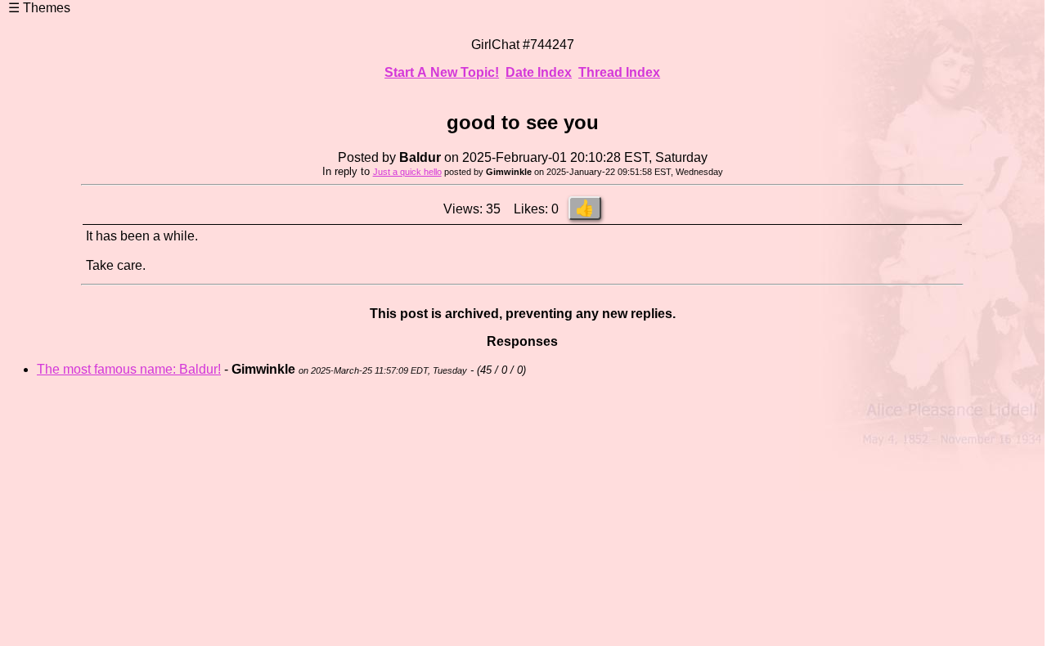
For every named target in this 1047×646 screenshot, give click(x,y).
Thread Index (619, 72)
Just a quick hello (407, 172)
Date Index (539, 72)
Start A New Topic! (441, 72)
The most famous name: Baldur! (129, 369)
